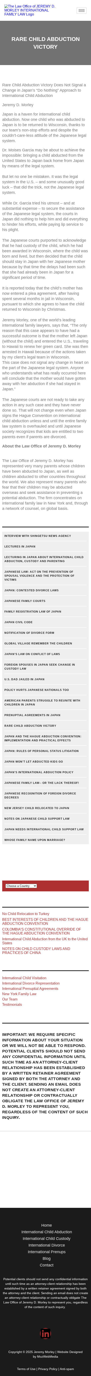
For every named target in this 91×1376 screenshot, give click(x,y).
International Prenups (47, 1252)
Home (46, 1225)
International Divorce (46, 1245)
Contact (46, 1265)
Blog (47, 1258)
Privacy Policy (47, 1369)
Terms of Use (26, 1369)
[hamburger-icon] (82, 10)
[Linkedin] (45, 1333)
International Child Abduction (46, 1232)
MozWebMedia (47, 1356)
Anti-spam (67, 1369)
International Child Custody (46, 1238)
